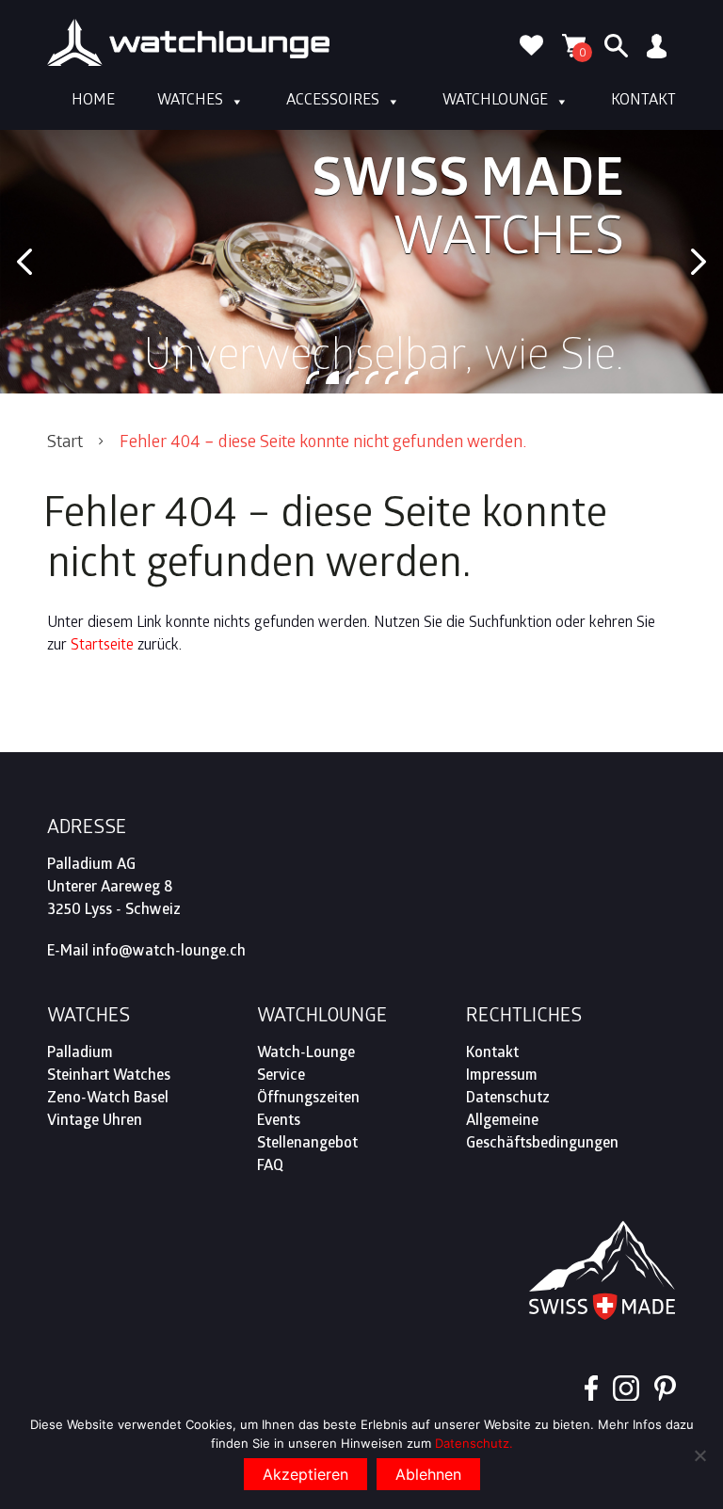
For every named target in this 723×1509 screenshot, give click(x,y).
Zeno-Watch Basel (108, 1099)
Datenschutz (508, 1099)
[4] (371, 377)
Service (281, 1076)
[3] (352, 377)
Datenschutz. (474, 1443)
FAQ (270, 1167)
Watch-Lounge (306, 1054)
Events (278, 1122)
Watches (190, 101)
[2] (332, 377)
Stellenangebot (307, 1144)
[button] (24, 262)
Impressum (502, 1076)
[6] (411, 377)
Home (93, 101)
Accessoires (332, 101)
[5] (391, 377)
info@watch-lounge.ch (169, 952)
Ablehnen (428, 1474)
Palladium (80, 1054)
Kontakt (643, 101)
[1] (312, 377)
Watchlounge (495, 101)
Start (65, 444)
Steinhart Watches (108, 1076)
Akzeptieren (305, 1474)
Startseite (102, 646)
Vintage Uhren (94, 1122)
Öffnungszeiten (308, 1099)
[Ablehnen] (699, 1455)
